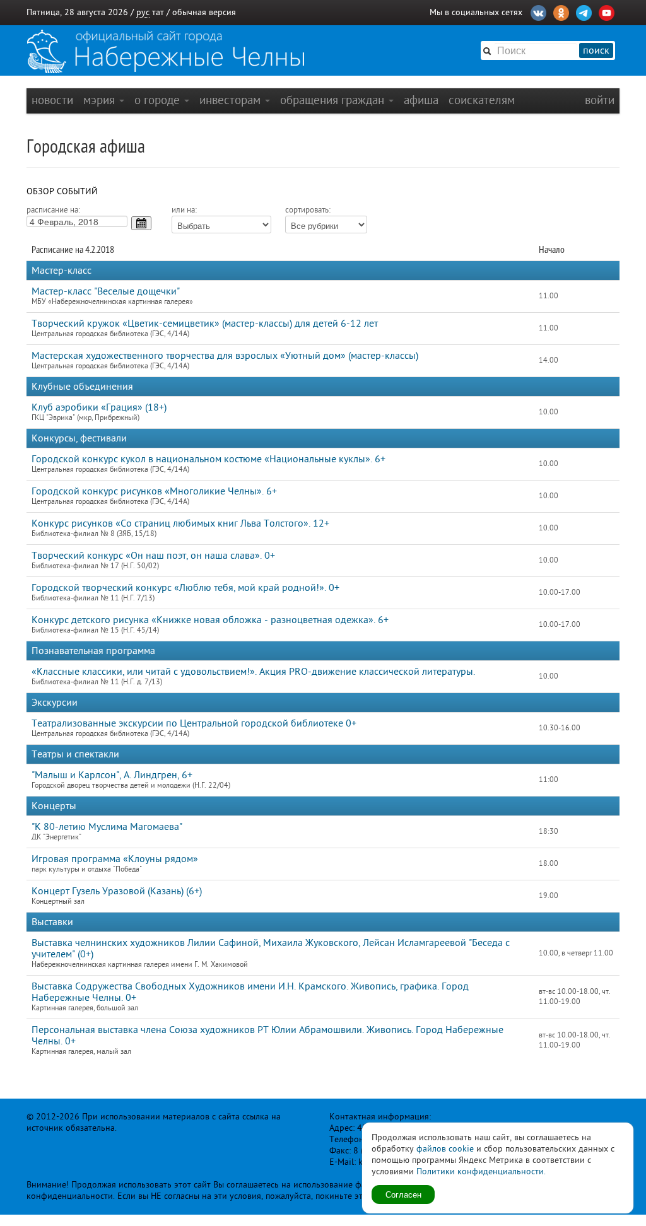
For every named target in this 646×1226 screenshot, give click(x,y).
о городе (158, 100)
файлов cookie (445, 1148)
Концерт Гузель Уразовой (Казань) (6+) (117, 891)
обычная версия (204, 12)
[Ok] (561, 11)
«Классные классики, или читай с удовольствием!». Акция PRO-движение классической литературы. (253, 671)
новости (52, 100)
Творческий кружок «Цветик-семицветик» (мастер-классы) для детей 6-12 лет (205, 323)
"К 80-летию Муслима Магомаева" (107, 826)
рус (143, 12)
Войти (599, 100)
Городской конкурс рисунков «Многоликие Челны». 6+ (154, 491)
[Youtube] (606, 11)
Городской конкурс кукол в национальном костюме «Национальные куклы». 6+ (208, 459)
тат (158, 12)
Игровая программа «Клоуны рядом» (115, 859)
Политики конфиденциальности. (481, 1171)
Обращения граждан (333, 100)
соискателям (482, 100)
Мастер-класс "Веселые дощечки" (106, 291)
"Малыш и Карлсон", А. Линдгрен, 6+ (112, 775)
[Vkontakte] (538, 11)
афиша (421, 100)
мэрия (100, 100)
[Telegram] (584, 11)
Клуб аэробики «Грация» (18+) (99, 407)
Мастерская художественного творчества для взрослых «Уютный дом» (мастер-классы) (225, 355)
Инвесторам (231, 100)
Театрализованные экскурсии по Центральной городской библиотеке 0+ (194, 723)
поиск (596, 50)
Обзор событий (62, 191)
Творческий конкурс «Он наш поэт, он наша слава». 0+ (153, 555)
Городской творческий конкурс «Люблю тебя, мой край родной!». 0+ (185, 587)
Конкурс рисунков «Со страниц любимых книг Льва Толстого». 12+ (180, 523)
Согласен (403, 1194)
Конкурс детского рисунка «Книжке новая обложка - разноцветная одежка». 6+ (210, 620)
